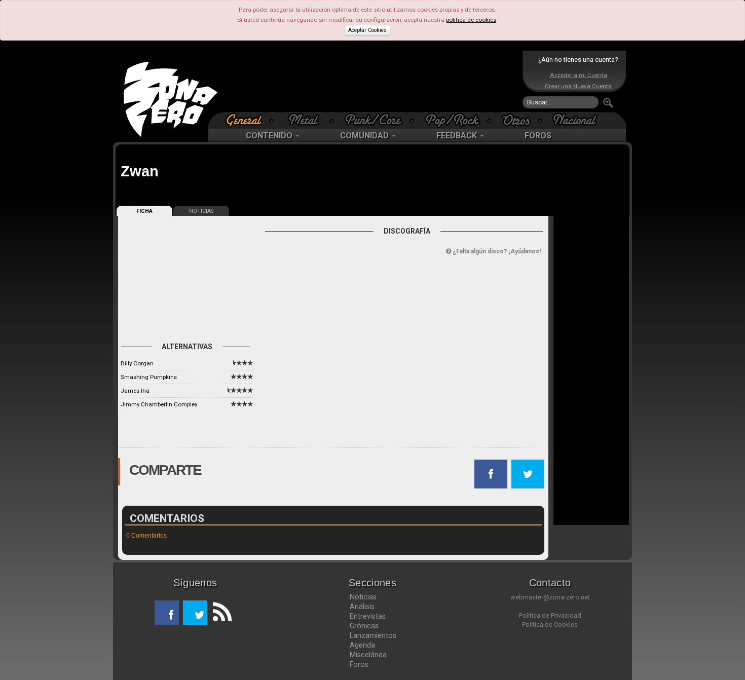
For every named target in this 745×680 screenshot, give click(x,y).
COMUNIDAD (365, 135)
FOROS (538, 135)
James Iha (135, 390)
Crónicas (364, 626)
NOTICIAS (201, 211)
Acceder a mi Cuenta (578, 75)
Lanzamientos (373, 635)
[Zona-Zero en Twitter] (195, 612)
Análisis (362, 606)
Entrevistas (368, 616)
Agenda (362, 645)
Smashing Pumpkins (149, 377)
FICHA (144, 211)
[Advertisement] (370, 81)
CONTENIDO (270, 135)
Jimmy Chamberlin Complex (159, 404)
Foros (359, 664)
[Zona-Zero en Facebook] (167, 612)
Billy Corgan (137, 363)
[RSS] (219, 612)
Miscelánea (368, 655)
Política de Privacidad (550, 615)
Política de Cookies (550, 624)
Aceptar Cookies (367, 30)
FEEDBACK (457, 135)
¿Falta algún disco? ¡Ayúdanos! (496, 251)
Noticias (363, 597)
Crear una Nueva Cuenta (578, 86)
